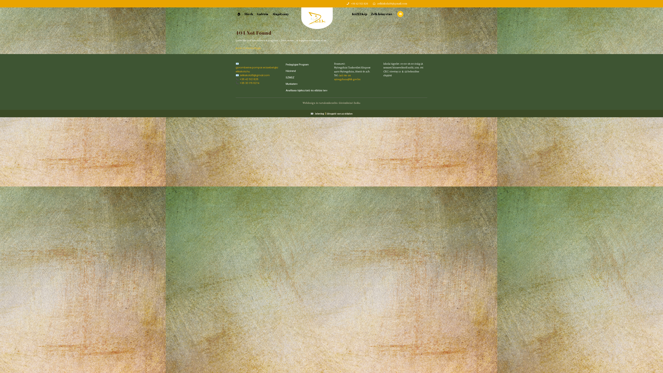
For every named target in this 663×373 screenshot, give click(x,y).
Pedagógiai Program (297, 64)
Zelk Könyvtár (381, 14)
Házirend (291, 71)
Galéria (262, 14)
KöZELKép (359, 14)
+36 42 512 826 (249, 79)
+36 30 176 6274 (249, 83)
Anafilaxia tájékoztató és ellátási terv (306, 90)
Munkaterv (291, 83)
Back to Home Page (248, 48)
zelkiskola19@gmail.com (255, 75)
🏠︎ (239, 14)
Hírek (249, 14)
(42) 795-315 (345, 75)
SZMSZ (290, 77)
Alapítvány (280, 14)
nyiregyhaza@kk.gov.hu (347, 79)
